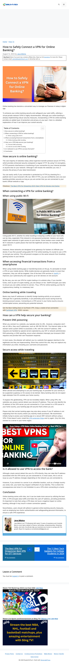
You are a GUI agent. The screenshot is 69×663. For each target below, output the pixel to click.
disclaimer (47, 57)
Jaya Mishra (19, 520)
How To (11, 42)
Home (5, 42)
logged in (15, 576)
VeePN (56, 273)
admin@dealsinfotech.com (20, 59)
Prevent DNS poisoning (15, 144)
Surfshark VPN (11, 310)
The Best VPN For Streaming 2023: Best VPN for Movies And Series (34, 186)
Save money (34, 657)
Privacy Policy (9, 654)
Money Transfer (59, 654)
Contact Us (19, 654)
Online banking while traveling (17, 140)
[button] (58, 4)
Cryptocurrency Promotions (33, 654)
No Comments (11, 557)
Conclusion (8, 151)
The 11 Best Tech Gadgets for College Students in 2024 (54, 551)
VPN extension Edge (36, 418)
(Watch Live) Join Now (49, 619)
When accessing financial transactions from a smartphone (24, 138)
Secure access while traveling (17, 146)
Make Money (48, 654)
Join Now (39, 588)
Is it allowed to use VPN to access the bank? (19, 149)
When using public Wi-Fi (15, 135)
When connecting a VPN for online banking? (19, 133)
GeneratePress (45, 660)
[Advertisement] (34, 22)
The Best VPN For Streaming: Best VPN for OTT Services (15, 551)
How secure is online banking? (15, 131)
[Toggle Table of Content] (42, 128)
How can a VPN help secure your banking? (19, 142)
